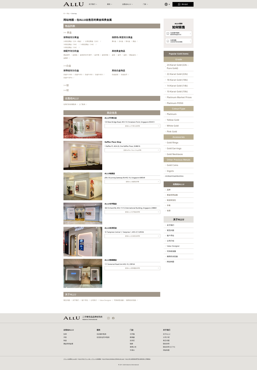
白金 (67, 65)
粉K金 (128, 41)
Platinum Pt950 (175, 103)
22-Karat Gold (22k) (177, 73)
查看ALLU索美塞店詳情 (132, 268)
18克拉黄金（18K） (70, 44)
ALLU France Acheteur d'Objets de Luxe (113, 359)
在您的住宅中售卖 (103, 337)
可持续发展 (171, 251)
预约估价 (185, 4)
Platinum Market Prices (179, 97)
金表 (125, 55)
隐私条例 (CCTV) (169, 347)
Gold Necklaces (175, 154)
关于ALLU (166, 334)
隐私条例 (166, 344)
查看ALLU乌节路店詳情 (132, 212)
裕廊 (131, 344)
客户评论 (85, 300)
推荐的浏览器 (131, 300)
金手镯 (96, 55)
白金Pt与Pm (67, 78)
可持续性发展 (119, 300)
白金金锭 (115, 74)
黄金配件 (66, 55)
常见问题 (66, 300)
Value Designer (105, 300)
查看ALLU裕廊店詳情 (132, 182)
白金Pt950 (78, 74)
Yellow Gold (173, 119)
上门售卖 (82, 104)
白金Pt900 (88, 74)
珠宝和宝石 (171, 200)
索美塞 (132, 337)
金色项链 (105, 55)
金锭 (113, 55)
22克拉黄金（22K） (92, 41)
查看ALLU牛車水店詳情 (132, 126)
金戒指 (74, 55)
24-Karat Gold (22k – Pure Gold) (178, 66)
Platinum (171, 113)
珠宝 (65, 340)
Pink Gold (172, 131)
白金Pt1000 (67, 74)
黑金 (134, 41)
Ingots (170, 170)
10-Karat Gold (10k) (177, 91)
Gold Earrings (174, 148)
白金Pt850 (99, 74)
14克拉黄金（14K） (87, 44)
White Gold (173, 125)
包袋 (168, 210)
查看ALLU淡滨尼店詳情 (132, 236)
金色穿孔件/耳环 (86, 55)
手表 (168, 205)
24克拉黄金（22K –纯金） (72, 41)
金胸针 (65, 58)
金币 (119, 55)
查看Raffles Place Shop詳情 (132, 150)
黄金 (67, 32)
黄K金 (114, 41)
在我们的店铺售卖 (69, 104)
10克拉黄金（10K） (70, 47)
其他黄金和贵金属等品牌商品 (174, 176)
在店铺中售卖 (101, 334)
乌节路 (132, 334)
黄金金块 (132, 55)
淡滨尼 (132, 340)
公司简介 (94, 300)
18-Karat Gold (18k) (177, 79)
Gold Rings (172, 142)
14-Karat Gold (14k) (177, 85)
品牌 (168, 190)
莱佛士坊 (133, 347)
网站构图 (170, 261)
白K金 (121, 41)
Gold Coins (172, 165)
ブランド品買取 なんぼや (70, 359)
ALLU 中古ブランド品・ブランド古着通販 (89, 359)
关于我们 (75, 300)
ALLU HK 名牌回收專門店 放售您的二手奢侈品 (137, 359)
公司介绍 (170, 241)
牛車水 (132, 350)
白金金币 (124, 74)
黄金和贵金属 (172, 195)
